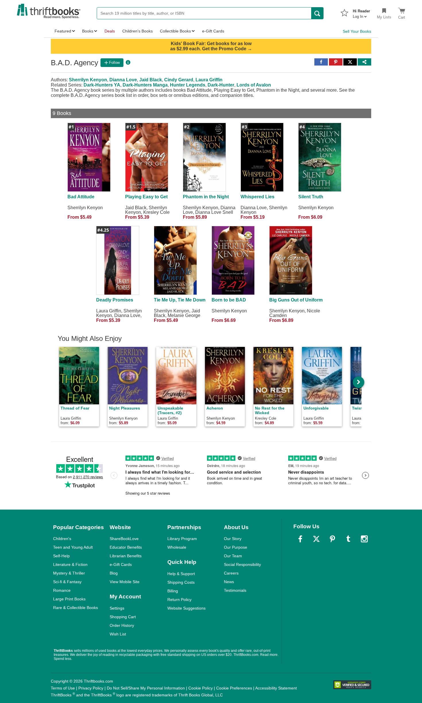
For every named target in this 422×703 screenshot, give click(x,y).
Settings (117, 608)
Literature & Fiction (70, 564)
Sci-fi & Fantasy (67, 581)
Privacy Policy (90, 688)
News (229, 581)
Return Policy (179, 599)
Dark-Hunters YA (102, 84)
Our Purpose (235, 547)
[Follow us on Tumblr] (348, 539)
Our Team (233, 556)
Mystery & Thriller (69, 573)
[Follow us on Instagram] (364, 539)
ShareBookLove (124, 538)
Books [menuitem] (87, 31)
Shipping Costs (181, 582)
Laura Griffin (208, 79)
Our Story (232, 538)
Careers (231, 573)
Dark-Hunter (221, 84)
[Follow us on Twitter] (316, 539)
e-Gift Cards (121, 564)
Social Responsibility (242, 564)
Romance (62, 590)
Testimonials (235, 590)
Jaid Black (150, 79)
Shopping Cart (123, 616)
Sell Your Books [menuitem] (357, 31)
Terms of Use (63, 688)
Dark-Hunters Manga (145, 84)
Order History (122, 625)
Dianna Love (123, 79)
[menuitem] (361, 12)
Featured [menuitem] (63, 31)
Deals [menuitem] (109, 31)
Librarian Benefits (126, 556)
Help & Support (181, 573)
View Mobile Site (125, 581)
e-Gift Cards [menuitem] (213, 31)
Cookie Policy (200, 688)
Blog (114, 573)
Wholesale (176, 547)
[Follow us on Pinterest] (332, 539)
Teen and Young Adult (73, 547)
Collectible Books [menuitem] (175, 31)
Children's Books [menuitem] (137, 31)
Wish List (118, 634)
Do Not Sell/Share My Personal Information (146, 688)
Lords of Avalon (254, 84)
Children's (62, 538)
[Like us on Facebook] (300, 539)
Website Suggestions (186, 608)
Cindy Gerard (178, 79)
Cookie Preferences (234, 688)
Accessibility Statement (276, 688)
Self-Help (61, 556)
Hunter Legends (187, 84)
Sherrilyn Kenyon (88, 79)
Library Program (182, 538)
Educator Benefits (126, 547)
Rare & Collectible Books (75, 607)
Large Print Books (69, 599)
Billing (172, 591)
